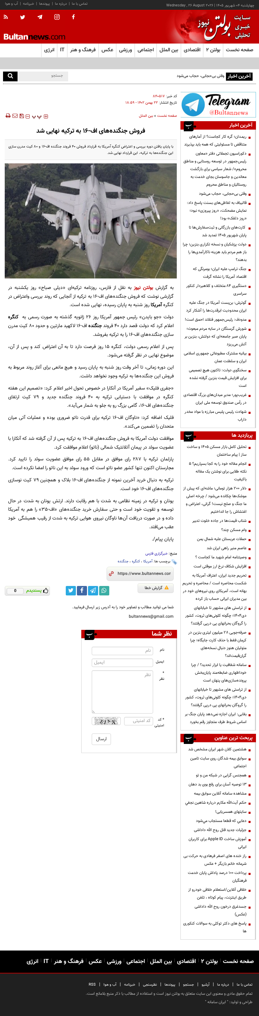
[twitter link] (71, 590)
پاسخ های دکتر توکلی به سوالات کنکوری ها (215, 927)
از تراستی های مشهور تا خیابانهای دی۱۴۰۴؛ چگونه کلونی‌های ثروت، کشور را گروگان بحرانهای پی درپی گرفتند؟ (216, 615)
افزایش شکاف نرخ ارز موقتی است (220, 566)
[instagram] (57, 17)
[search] (10, 76)
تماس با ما (80, 4)
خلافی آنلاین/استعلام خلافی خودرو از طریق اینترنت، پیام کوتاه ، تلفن (217, 894)
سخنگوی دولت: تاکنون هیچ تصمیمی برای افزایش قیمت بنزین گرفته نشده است (218, 378)
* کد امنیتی (159, 722)
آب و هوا (11, 4)
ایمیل (160, 662)
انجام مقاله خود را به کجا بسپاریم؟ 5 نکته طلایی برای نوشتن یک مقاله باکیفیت (218, 471)
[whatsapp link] (104, 590)
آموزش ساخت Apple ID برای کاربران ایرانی (218, 843)
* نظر (161, 676)
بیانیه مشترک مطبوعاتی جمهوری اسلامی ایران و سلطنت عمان (215, 357)
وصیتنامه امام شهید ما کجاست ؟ (221, 557)
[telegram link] (93, 590)
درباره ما (61, 4)
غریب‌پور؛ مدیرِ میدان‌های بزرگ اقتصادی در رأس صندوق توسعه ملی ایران (215, 399)
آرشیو (205, 985)
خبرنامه (28, 4)
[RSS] (8, 17)
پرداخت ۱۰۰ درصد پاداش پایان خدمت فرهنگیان (217, 877)
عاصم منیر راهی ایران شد (227, 548)
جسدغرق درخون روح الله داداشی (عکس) (221, 910)
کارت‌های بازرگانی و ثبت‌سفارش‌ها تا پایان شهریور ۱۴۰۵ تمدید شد (218, 231)
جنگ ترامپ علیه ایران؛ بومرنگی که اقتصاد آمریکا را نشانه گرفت (220, 273)
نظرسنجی (150, 985)
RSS (92, 985)
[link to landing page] (222, 27)
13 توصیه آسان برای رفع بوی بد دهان (218, 784)
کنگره (136, 561)
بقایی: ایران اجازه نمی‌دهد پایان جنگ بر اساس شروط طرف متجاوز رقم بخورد (216, 718)
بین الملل (146, 116)
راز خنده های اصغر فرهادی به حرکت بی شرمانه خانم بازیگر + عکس (215, 860)
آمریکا (147, 561)
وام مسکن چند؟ (234, 530)
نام (162, 650)
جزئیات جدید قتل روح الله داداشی (220, 830)
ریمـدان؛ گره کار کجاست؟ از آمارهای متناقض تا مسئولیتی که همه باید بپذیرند (215, 141)
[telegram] (40, 17)
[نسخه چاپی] (7, 115)
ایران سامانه (216, 1002)
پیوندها (44, 4)
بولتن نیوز (143, 288)
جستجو (188, 985)
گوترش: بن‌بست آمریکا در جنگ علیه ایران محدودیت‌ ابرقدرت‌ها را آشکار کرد (216, 307)
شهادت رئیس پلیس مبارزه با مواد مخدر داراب (215, 416)
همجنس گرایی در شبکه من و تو (221, 775)
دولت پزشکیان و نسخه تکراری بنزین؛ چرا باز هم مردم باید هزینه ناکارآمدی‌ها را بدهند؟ (215, 252)
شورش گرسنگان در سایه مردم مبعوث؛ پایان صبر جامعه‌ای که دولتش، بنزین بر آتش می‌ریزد (215, 336)
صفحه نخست (239, 50)
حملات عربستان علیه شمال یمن (222, 539)
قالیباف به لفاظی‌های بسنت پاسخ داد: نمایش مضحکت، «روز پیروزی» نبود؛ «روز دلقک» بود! (217, 210)
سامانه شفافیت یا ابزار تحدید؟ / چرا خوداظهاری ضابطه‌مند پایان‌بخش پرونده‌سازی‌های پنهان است (219, 673)
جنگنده (123, 561)
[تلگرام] (218, 104)
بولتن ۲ (213, 50)
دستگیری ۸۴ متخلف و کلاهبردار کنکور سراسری (216, 290)
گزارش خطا (154, 588)
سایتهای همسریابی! (231, 812)
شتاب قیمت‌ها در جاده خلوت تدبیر (219, 521)
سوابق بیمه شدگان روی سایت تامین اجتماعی (218, 762)
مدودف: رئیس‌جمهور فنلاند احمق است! (216, 320)
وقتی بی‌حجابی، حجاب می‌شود (200, 76)
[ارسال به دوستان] (15, 115)
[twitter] (23, 18)
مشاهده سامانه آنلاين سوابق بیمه (220, 794)
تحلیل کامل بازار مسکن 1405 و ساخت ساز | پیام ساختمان (217, 451)
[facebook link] (82, 590)
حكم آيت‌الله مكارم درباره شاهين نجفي (216, 803)
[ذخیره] (21, 115)
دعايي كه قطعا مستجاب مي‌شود (221, 821)
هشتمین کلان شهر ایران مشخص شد (217, 749)
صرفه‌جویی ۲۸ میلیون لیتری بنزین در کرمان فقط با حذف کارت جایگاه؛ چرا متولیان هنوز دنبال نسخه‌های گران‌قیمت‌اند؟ (217, 644)
